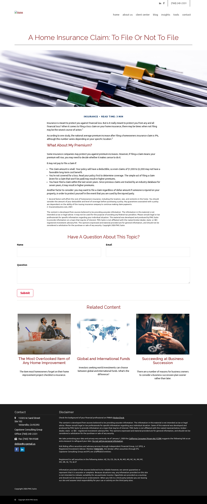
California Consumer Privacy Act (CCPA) (145, 439)
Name (20, 244)
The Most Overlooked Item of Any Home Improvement (44, 361)
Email (109, 244)
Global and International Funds (103, 359)
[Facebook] (163, 3)
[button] (127, 15)
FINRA (96, 449)
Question (22, 265)
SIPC (101, 449)
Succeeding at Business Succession (163, 361)
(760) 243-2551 (179, 3)
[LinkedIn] (160, 3)
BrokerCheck (118, 418)
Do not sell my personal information (107, 441)
